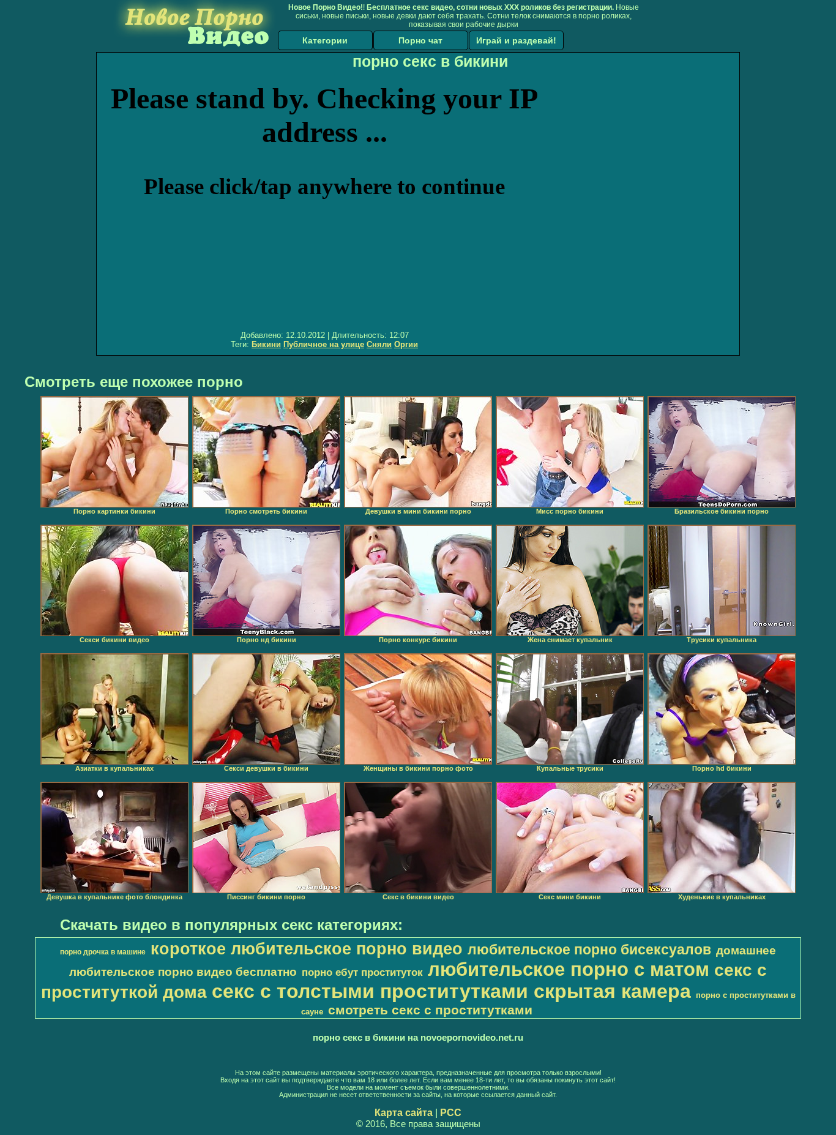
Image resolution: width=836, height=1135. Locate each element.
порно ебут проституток (362, 972)
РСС (450, 1112)
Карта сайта (404, 1112)
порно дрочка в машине (103, 952)
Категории (325, 40)
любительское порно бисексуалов (589, 949)
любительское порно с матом (568, 969)
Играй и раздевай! (516, 40)
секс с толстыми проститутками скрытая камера (451, 991)
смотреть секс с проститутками (430, 1010)
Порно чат (420, 40)
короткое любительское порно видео (307, 949)
